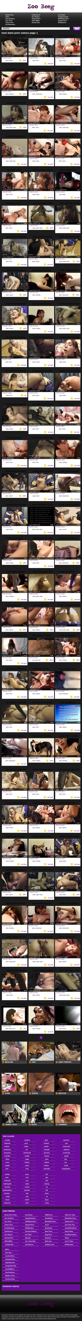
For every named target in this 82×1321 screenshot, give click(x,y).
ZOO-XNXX (36, 20)
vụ (48, 1196)
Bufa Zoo (47, 1241)
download (28, 1153)
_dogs (8, 1196)
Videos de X (68, 1221)
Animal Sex (36, 22)
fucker (48, 1165)
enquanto (8, 1153)
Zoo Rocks (36, 17)
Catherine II (36, 15)
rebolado (48, 1169)
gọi (48, 1177)
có (48, 1187)
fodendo (8, 1143)
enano (8, 1200)
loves (64, 60)
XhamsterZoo (9, 1259)
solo (28, 1177)
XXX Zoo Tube (68, 1215)
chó (48, 1174)
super (10, 127)
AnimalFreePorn (69, 1228)
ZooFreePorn (9, 1272)
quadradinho (8, 1190)
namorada (67, 1146)
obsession (39, 94)
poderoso (8, 1149)
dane (7, 60)
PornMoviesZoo (69, 1234)
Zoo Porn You (68, 1225)
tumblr (28, 1156)
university (67, 1153)
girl (67, 1159)
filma (9, 1159)
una (28, 1180)
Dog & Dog (67, 1231)
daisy (7, 1028)
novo (9, 1162)
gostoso (67, 1140)
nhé (48, 1180)
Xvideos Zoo (48, 1244)
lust (9, 1169)
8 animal (41, 6)
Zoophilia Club (9, 1266)
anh (28, 1193)
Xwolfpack (47, 1218)
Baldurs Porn (9, 1276)
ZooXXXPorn (9, 1269)
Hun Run (7, 1252)
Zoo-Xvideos (10, 19)
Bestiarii (46, 1238)
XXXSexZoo (62, 22)
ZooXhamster (10, 24)
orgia (28, 1184)
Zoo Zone (8, 20)
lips (39, 660)
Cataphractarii (63, 17)
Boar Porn (47, 1231)
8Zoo (6, 1249)
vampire (28, 1140)
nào (28, 1196)
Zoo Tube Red (29, 1241)
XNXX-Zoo (47, 1215)
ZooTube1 (61, 15)
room (60, 693)
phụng (48, 1184)
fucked (48, 1143)
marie (28, 1165)
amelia (8, 1165)
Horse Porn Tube (9, 16)
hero (37, 60)
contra (28, 1187)
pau (67, 1143)
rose (28, 1169)
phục (48, 1193)
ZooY (45, 1225)
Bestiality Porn (49, 1221)
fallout (28, 1162)
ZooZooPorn (9, 1256)
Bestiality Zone (69, 1218)
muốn (28, 1200)
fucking (11, 94)
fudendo (8, 1180)
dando (47, 1156)
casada (8, 1140)
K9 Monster (67, 1244)
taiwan (8, 1174)
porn (28, 1143)
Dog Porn (47, 1234)
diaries (65, 94)
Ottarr (65, 1238)
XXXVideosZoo (63, 19)
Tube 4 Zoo (9, 22)
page (28, 1159)
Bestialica (47, 1228)
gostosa (48, 1153)
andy (7, 127)
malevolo (8, 1203)
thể (48, 1190)
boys (48, 1200)
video (28, 1146)
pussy (64, 1028)
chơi (28, 1203)
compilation (68, 1169)
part (9, 1177)
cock (60, 194)
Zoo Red (27, 1234)
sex (67, 1162)
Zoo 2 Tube (67, 1241)
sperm (11, 60)
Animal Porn (36, 19)
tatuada (48, 1149)
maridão (8, 1156)
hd (28, 1149)
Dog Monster (9, 1262)
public (48, 1146)
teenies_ (8, 1193)
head (67, 1165)
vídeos (48, 1162)
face (14, 1028)
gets (48, 1140)
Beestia (27, 1238)
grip (36, 660)
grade (67, 1156)
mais (48, 1159)
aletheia (68, 1149)
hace (28, 1174)
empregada (8, 1184)
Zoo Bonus (28, 1244)
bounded (65, 693)
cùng (48, 1203)
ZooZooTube (9, 1279)
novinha (8, 1187)
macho (8, 1146)
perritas (28, 1190)
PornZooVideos (30, 1231)
